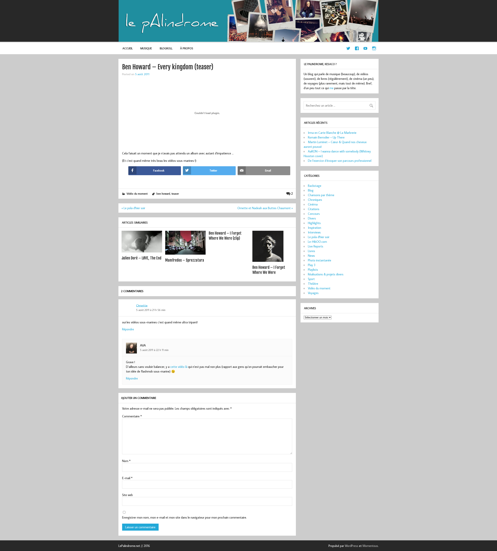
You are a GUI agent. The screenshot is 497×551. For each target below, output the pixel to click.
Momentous (370, 546)
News (311, 256)
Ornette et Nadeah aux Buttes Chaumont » (265, 208)
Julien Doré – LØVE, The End (141, 258)
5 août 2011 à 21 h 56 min (150, 310)
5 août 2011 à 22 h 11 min (154, 350)
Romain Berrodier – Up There (326, 137)
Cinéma (313, 204)
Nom (126, 460)
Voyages (313, 293)
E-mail (127, 478)
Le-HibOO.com (317, 242)
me (331, 88)
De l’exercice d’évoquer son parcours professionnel (339, 161)
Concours (314, 214)
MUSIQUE (146, 48)
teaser (175, 193)
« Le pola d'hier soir (133, 208)
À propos (186, 48)
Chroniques (315, 200)
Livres (311, 251)
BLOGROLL (166, 48)
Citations (313, 209)
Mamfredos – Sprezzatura (184, 260)
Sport (311, 279)
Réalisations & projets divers (325, 274)
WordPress (351, 546)
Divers (312, 218)
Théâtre (313, 284)
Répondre (128, 329)
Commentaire (132, 416)
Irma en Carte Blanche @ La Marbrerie (332, 133)
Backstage (314, 186)
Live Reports (315, 246)
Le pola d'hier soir (318, 237)
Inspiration (314, 228)
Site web (127, 494)
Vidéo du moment (137, 193)
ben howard (163, 193)
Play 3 (311, 265)
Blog (311, 190)
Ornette (142, 305)
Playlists (313, 270)
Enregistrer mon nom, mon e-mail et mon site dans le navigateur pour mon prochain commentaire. (184, 517)
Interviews (314, 232)
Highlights (314, 223)
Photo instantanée (319, 260)
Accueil (128, 48)
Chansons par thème (321, 195)
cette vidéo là (178, 367)
